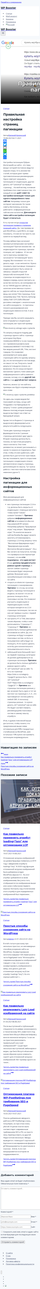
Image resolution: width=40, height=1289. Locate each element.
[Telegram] (20, 154)
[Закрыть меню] (1, 1272)
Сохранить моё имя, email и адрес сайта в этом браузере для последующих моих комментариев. (19, 1234)
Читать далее (20, 902)
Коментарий (7, 1212)
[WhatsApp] (20, 151)
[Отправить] (20, 157)
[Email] (20, 147)
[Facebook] (20, 141)
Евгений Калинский (17, 135)
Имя (33, 1216)
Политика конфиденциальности (20, 1264)
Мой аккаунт (11, 16)
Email (34, 1222)
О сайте (9, 1253)
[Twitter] (20, 144)
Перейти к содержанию (11, 2)
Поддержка (11, 22)
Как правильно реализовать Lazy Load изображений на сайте (19, 1009)
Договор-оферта (13, 1261)
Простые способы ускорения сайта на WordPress (17, 766)
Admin (11, 939)
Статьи (9, 13)
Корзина (9, 19)
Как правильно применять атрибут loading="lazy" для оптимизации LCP (17, 757)
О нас (8, 1256)
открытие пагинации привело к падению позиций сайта (17, 225)
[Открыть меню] (3, 33)
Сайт (33, 1227)
